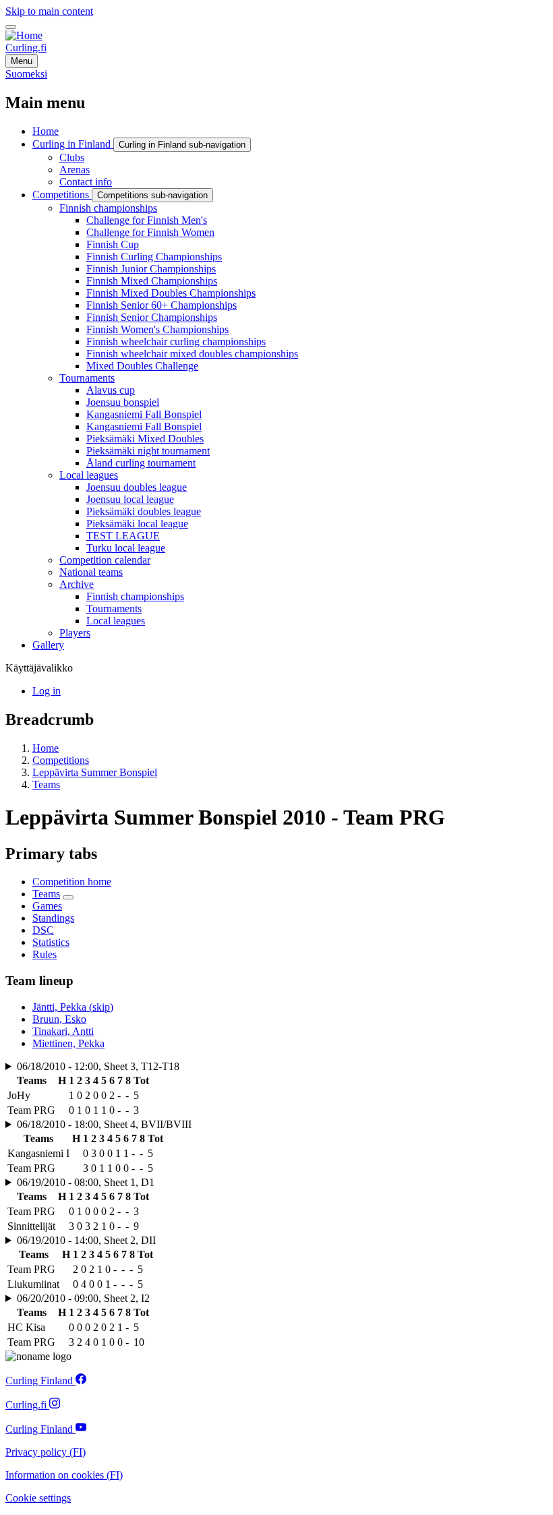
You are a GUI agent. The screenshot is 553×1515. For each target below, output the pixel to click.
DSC (43, 930)
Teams (46, 784)
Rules (44, 954)
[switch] (10, 27)
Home (45, 748)
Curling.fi (26, 47)
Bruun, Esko (59, 1019)
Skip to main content (49, 11)
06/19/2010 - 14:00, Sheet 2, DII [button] (86, 1240)
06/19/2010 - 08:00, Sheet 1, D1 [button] (85, 1182)
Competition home (71, 881)
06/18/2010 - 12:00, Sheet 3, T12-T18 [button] (98, 1066)
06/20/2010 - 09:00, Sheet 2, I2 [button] (83, 1298)
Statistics (50, 942)
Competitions (60, 760)
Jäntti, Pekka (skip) (72, 1007)
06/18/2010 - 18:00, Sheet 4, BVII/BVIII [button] (104, 1124)
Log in (46, 690)
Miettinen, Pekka (68, 1043)
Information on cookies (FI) (64, 1475)
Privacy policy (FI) (45, 1452)
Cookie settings (38, 1498)
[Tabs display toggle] (68, 897)
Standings (53, 918)
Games (47, 906)
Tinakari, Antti (63, 1031)
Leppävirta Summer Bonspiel (94, 772)
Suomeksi (26, 74)
